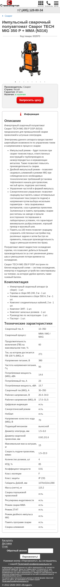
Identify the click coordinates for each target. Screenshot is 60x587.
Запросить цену (30, 100)
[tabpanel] (30, 59)
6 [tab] (36, 81)
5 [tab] (32, 81)
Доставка (7, 543)
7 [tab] (40, 81)
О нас (5, 546)
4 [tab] (28, 81)
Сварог (8, 16)
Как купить (7, 540)
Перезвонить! (30, 557)
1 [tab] (15, 81)
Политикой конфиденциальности (35, 564)
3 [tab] (23, 81)
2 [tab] (19, 81)
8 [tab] (44, 81)
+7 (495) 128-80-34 (30, 10)
